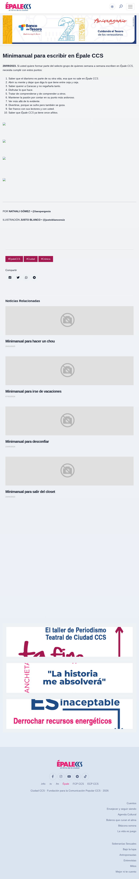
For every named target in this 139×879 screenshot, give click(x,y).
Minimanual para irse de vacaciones (33, 391)
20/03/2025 (10, 346)
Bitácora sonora (127, 825)
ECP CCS (92, 783)
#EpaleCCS (14, 259)
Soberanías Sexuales (124, 843)
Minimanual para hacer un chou (30, 341)
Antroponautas (127, 854)
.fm (57, 783)
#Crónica (45, 259)
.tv (50, 783)
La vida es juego (126, 831)
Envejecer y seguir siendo (121, 808)
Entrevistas (130, 860)
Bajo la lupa (129, 849)
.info (43, 783)
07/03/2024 (10, 396)
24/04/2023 (10, 497)
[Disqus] (69, 552)
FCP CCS (78, 783)
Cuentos (131, 803)
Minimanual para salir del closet (30, 492)
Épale (66, 783)
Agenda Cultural (127, 814)
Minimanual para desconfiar (27, 441)
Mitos (133, 866)
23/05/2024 (10, 447)
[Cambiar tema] (112, 7)
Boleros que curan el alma (121, 820)
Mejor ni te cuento (126, 871)
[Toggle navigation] (130, 6)
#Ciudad (30, 259)
